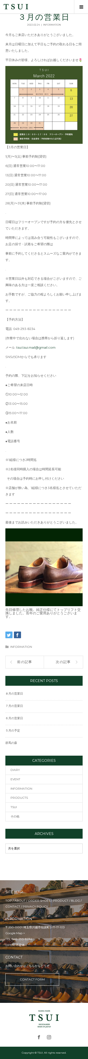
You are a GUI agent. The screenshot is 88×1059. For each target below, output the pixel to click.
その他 (15, 816)
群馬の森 (11, 743)
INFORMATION (52, 24)
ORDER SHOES (39, 900)
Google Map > (15, 933)
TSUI (14, 807)
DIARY (15, 770)
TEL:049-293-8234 (18, 939)
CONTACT (12, 906)
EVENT (15, 779)
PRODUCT (60, 900)
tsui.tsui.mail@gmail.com (35, 347)
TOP (8, 900)
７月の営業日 (14, 706)
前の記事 (24, 662)
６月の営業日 (14, 718)
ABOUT (19, 900)
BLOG (75, 900)
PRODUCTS (19, 797)
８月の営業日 (14, 693)
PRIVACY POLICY (35, 906)
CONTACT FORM (32, 979)
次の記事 (63, 662)
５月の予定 (12, 730)
